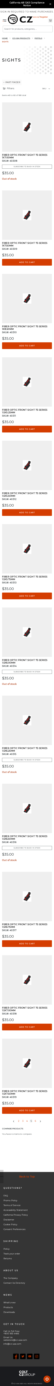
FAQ (5, 1195)
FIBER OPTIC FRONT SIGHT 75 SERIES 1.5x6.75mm (24, 925)
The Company (10, 1278)
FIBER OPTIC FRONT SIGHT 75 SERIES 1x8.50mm (24, 327)
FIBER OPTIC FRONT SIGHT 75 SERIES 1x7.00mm (24, 156)
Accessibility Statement (15, 1210)
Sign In (36, 17)
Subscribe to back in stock (27, 167)
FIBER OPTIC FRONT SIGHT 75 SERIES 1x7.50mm (24, 244)
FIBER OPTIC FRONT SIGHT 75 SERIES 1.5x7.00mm (24, 1009)
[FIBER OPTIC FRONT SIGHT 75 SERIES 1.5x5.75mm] (27, 548)
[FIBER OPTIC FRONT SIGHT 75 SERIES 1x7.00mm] (27, 127)
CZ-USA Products (21, 38)
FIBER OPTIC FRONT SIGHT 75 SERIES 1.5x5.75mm (24, 578)
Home (5, 38)
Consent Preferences (14, 1229)
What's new (9, 1302)
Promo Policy (10, 1200)
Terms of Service (12, 1205)
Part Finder (12, 82)
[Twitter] (23, 1356)
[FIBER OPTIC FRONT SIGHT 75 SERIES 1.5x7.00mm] (27, 980)
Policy (6, 1249)
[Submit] (46, 28)
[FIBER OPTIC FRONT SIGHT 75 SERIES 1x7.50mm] (27, 215)
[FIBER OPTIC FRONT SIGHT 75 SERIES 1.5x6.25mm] (27, 720)
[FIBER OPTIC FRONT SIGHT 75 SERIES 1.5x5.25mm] (27, 382)
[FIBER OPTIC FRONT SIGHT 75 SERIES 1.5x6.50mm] (27, 808)
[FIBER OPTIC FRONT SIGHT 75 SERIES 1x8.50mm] (27, 298)
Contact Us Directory (14, 1283)
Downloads (9, 1312)
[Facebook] (16, 1356)
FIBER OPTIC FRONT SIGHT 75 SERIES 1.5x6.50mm (24, 837)
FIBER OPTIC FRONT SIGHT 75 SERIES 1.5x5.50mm (24, 494)
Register (44, 17)
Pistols (38, 38)
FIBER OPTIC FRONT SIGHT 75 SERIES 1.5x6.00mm (24, 661)
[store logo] (20, 19)
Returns (7, 1258)
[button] (50, 20)
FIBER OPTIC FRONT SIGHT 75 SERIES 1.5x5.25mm (24, 411)
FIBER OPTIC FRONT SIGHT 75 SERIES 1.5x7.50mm (24, 1092)
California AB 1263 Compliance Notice (27, 4)
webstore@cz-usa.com (15, 1340)
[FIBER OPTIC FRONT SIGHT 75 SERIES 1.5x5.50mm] (27, 465)
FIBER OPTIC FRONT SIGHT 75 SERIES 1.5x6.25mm (24, 749)
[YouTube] (30, 1356)
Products (8, 1307)
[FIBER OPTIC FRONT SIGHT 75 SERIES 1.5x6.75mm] (27, 896)
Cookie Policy (10, 1224)
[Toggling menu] (4, 20)
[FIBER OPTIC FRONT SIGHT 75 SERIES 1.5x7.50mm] (27, 1063)
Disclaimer (8, 1219)
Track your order (11, 1254)
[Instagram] (36, 1356)
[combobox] (28, 29)
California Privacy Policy (15, 1215)
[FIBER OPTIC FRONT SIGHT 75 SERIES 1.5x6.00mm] (27, 632)
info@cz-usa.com (12, 1344)
